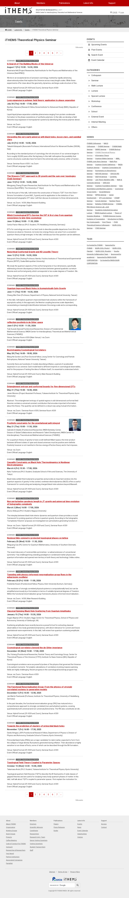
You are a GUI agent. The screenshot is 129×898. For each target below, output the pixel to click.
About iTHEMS (11, 824)
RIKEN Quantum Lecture (103, 213)
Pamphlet (9, 863)
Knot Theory (106, 222)
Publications (64, 3)
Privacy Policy (75, 872)
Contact (104, 827)
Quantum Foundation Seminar (106, 186)
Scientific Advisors (36, 827)
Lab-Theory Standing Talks (104, 180)
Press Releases (59, 827)
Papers (56, 824)
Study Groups (10, 834)
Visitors (80, 837)
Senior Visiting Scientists (38, 840)
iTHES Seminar (100, 228)
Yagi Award (10, 853)
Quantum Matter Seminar (104, 158)
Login (122, 12)
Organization (10, 827)
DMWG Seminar (100, 149)
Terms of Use (62, 872)
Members (41, 3)
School (94, 111)
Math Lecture (97, 86)
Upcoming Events (99, 44)
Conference (96, 106)
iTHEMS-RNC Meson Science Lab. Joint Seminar (104, 207)
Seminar (95, 80)
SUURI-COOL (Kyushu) (103, 251)
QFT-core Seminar (105, 198)
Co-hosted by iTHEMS (95, 245)
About (17, 3)
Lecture (94, 91)
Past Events (96, 50)
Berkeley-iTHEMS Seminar (104, 204)
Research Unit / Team (37, 837)
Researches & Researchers (15, 850)
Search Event (97, 55)
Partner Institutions (12, 857)
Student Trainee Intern (37, 847)
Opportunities (82, 834)
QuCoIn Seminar (101, 201)
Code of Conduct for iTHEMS (16, 844)
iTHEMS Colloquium (94, 143)
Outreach (9, 847)
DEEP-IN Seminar (101, 177)
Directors (33, 824)
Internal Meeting (98, 122)
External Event (97, 117)
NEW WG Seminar (101, 174)
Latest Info (88, 3)
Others (94, 127)
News (79, 827)
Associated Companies (14, 860)
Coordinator (34, 831)
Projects (9, 837)
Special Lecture (98, 96)
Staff (31, 850)
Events (27, 30)
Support (111, 3)
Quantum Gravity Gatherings (105, 164)
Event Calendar (97, 60)
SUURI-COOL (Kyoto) (102, 248)
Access (104, 824)
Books (56, 831)
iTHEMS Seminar (103, 146)
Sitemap (52, 872)
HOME (9, 30)
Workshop (95, 101)
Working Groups (11, 831)
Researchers (34, 834)
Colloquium (96, 75)
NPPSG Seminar (100, 195)
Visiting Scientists (36, 844)
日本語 (114, 12)
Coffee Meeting (11, 840)
